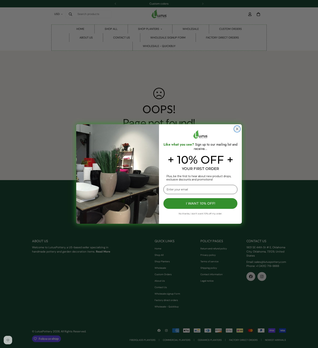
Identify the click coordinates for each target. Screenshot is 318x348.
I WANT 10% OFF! (200, 203)
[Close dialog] (237, 129)
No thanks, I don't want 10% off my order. (200, 213)
